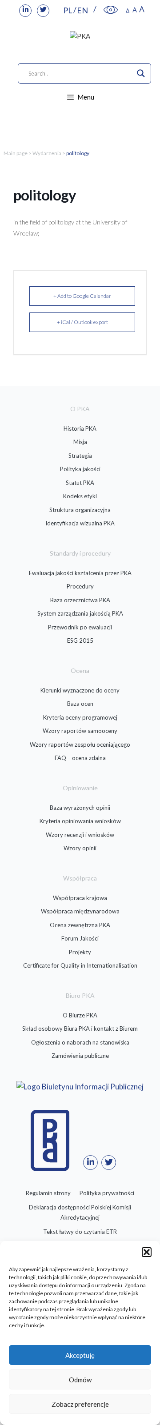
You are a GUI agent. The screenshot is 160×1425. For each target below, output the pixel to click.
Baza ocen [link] (80, 703)
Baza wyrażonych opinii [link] (80, 807)
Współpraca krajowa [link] (80, 897)
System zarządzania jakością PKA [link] (80, 613)
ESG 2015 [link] (80, 640)
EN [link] (82, 10)
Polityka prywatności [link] (107, 1193)
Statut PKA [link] (80, 482)
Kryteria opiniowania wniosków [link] (80, 821)
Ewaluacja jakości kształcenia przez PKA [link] (80, 572)
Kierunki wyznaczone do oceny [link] (80, 690)
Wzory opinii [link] (80, 848)
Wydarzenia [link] (46, 153)
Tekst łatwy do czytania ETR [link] (80, 1231)
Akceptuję (80, 1355)
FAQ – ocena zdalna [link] (80, 757)
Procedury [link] (80, 586)
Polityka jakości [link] (80, 468)
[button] (146, 1252)
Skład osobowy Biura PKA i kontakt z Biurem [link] (80, 1028)
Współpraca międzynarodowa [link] (80, 911)
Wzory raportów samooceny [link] (80, 730)
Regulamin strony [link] (48, 1193)
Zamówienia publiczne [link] (80, 1055)
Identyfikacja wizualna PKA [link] (80, 523)
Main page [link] (16, 153)
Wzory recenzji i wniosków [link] (80, 834)
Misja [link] (80, 441)
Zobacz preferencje (80, 1404)
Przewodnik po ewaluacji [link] (80, 627)
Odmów (80, 1380)
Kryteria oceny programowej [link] (80, 717)
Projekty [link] (80, 952)
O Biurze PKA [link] (80, 1015)
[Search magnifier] (141, 73)
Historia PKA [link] (80, 428)
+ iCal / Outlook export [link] (82, 322)
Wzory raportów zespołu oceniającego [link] (80, 744)
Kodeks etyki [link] (80, 496)
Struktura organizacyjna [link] (80, 509)
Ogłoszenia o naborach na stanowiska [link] (80, 1042)
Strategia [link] (80, 455)
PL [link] (67, 10)
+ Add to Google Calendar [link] (82, 295)
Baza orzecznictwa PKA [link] (80, 600)
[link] (25, 10)
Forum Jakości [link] (80, 938)
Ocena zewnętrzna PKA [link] (80, 925)
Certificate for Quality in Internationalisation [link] (80, 965)
